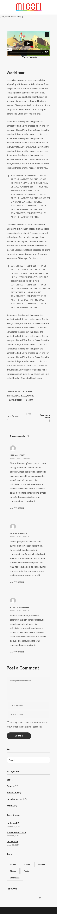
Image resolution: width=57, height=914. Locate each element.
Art (8, 779)
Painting (41, 864)
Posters (27, 871)
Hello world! (13, 823)
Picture (13, 871)
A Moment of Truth (16, 832)
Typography (15, 877)
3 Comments (15, 400)
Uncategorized (17, 396)
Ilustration (12, 792)
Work (30, 396)
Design (10, 786)
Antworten (18, 508)
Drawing (27, 864)
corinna (28, 391)
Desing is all (12, 841)
